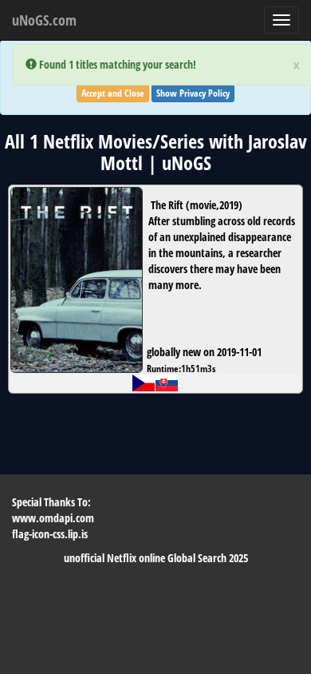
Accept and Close (112, 93)
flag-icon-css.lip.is (50, 533)
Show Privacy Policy (193, 93)
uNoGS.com (44, 20)
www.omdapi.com (53, 517)
